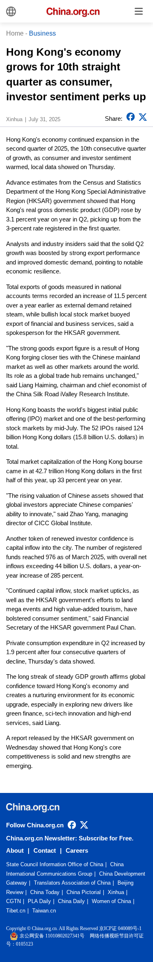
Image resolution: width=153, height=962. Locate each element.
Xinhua (116, 892)
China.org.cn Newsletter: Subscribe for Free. (69, 838)
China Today (45, 892)
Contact (44, 850)
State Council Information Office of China (54, 864)
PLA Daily (39, 901)
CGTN (13, 901)
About (15, 850)
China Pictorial (84, 892)
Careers (77, 850)
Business (42, 33)
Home (15, 33)
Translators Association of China (72, 883)
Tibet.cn (15, 911)
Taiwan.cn (44, 911)
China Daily (71, 901)
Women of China (111, 901)
